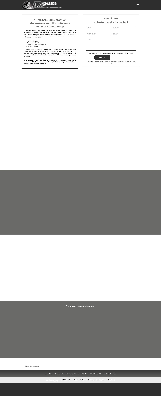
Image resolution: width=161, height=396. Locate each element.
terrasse (26, 55)
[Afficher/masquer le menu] (138, 5)
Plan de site (111, 380)
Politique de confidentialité (96, 380)
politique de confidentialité (124, 53)
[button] (80, 366)
